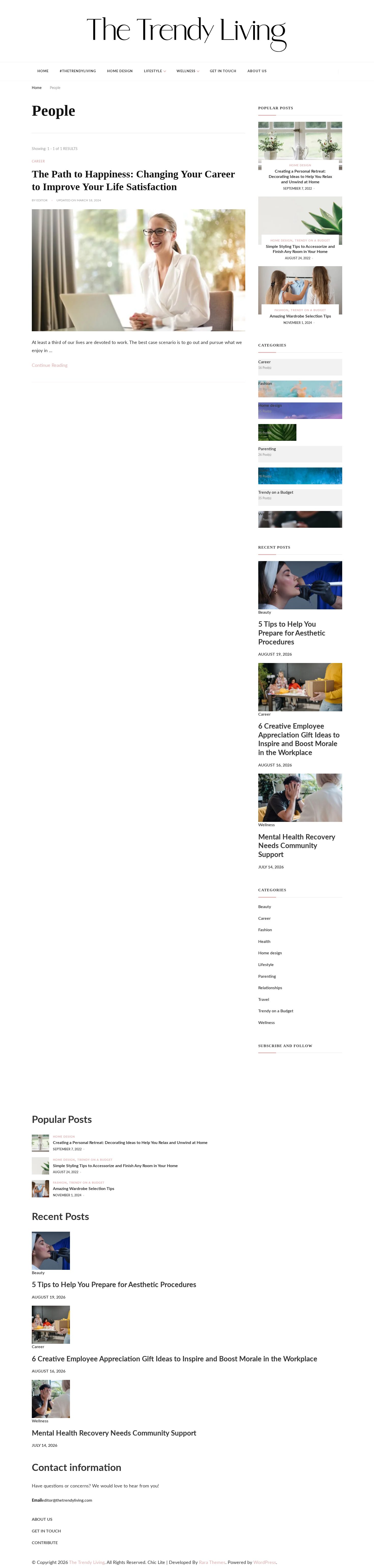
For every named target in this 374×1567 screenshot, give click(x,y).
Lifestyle (153, 71)
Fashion (281, 310)
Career (38, 161)
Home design (120, 71)
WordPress (264, 1562)
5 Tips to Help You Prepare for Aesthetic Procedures (291, 633)
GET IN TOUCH (46, 1531)
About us (257, 71)
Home (43, 71)
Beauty (264, 612)
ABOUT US (42, 1519)
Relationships (270, 988)
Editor (42, 200)
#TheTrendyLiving (78, 71)
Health (264, 942)
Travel (263, 1000)
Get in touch (223, 71)
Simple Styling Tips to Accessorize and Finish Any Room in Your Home (300, 249)
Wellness (186, 71)
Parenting (267, 976)
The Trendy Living (87, 1562)
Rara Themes (212, 1562)
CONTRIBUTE (45, 1543)
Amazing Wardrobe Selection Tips (300, 316)
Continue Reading (49, 365)
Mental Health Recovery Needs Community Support (296, 846)
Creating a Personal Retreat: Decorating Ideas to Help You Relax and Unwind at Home (300, 176)
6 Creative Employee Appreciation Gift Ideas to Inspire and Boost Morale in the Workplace (299, 739)
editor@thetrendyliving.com (67, 1500)
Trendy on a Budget (312, 240)
